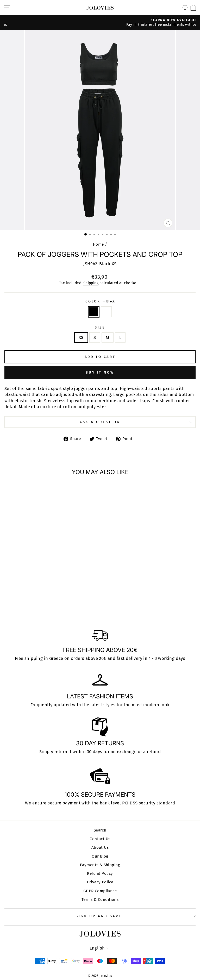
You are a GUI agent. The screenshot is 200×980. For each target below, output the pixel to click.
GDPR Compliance (100, 891)
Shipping (90, 283)
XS (81, 337)
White (106, 312)
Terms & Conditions (100, 899)
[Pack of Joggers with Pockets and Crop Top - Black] (38, 603)
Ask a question (100, 422)
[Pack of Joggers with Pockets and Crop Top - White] (44, 603)
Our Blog (100, 856)
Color (100, 301)
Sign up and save (99, 916)
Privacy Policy (100, 882)
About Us (100, 847)
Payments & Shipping (100, 865)
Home (98, 244)
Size (100, 327)
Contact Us (100, 838)
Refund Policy (100, 873)
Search (100, 830)
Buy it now (100, 372)
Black (94, 312)
